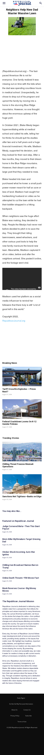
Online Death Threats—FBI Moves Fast (20, 578)
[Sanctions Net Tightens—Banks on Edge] (22, 484)
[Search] (40, 3)
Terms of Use (22, 722)
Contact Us (27, 710)
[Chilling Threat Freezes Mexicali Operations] (22, 451)
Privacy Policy (14, 716)
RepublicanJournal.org (13, 320)
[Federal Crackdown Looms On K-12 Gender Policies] (22, 409)
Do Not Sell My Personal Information (21, 704)
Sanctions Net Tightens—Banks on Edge (21, 496)
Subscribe (28, 716)
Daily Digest (21, 698)
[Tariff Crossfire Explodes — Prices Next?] (22, 376)
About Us (14, 710)
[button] (4, 3)
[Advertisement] (22, 51)
